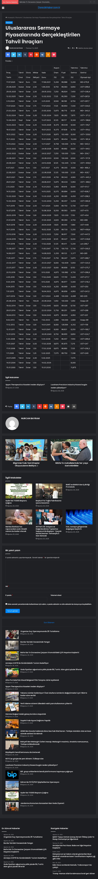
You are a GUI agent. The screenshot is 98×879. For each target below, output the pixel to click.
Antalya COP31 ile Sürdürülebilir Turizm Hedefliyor (27, 663)
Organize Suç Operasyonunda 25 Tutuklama (39, 631)
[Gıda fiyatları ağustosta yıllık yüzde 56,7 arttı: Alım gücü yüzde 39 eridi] (12, 672)
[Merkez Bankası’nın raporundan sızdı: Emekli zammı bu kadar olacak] (18, 516)
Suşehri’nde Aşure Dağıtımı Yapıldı (35, 720)
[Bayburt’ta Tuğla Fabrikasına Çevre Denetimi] (49, 491)
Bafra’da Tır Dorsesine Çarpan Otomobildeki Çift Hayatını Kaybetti (44, 2)
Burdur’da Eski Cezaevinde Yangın (35, 642)
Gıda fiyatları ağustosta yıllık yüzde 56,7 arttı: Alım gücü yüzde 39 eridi (51, 669)
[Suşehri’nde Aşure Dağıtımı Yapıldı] (12, 723)
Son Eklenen (49, 622)
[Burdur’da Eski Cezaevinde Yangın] (12, 645)
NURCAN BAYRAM (16, 48)
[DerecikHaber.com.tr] (49, 7)
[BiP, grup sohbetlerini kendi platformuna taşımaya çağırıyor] (12, 774)
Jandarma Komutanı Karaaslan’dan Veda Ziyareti (42, 803)
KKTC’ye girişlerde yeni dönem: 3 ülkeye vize (24, 758)
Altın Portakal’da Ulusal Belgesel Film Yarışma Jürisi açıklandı (32, 680)
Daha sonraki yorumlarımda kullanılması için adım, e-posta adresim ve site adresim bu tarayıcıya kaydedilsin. (50, 604)
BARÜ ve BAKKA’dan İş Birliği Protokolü (78, 485)
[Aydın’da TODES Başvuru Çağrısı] (18, 491)
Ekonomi (19, 17)
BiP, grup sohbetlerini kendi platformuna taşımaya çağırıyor (46, 771)
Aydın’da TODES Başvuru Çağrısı (16, 501)
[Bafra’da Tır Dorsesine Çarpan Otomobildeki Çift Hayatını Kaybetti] (12, 655)
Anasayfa (10, 17)
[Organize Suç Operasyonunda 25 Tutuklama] (12, 634)
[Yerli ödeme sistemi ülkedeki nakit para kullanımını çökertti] (12, 706)
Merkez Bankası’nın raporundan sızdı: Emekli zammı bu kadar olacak (16, 529)
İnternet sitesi (56, 595)
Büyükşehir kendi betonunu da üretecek (22, 752)
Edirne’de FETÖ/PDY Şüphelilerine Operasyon (39, 782)
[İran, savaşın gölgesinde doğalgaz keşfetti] (79, 516)
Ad (7, 586)
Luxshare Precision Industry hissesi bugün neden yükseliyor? (31, 765)
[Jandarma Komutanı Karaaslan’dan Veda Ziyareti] (12, 806)
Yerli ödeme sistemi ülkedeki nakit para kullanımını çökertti (46, 703)
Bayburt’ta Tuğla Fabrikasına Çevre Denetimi (48, 501)
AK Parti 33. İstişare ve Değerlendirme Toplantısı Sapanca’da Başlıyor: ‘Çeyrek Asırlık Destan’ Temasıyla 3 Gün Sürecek (48, 531)
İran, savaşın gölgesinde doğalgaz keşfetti (76, 528)
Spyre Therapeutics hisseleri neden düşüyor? (25, 384)
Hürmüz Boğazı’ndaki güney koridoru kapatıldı (25, 714)
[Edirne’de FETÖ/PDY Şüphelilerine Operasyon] (12, 785)
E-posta (9, 595)
